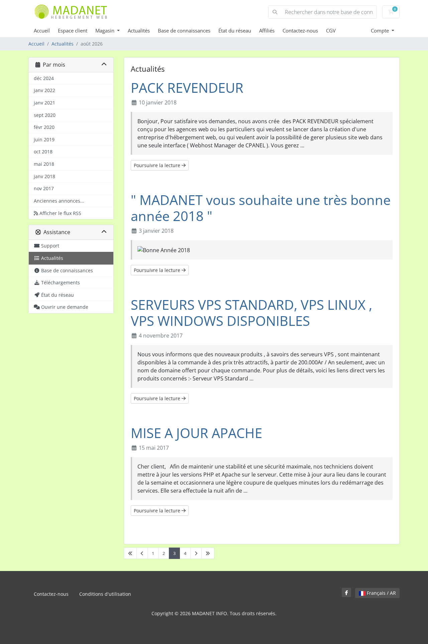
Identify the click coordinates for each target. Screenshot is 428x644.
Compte (380, 30)
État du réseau (234, 30)
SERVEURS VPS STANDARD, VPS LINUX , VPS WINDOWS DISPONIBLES (251, 312)
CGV (331, 30)
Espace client (72, 30)
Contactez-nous (300, 30)
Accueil (42, 30)
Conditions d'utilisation (105, 594)
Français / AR (380, 593)
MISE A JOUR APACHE (196, 433)
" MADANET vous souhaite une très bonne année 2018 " (261, 208)
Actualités (139, 30)
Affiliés (267, 30)
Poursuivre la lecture (158, 165)
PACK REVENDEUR (187, 87)
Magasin (105, 30)
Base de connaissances (184, 30)
